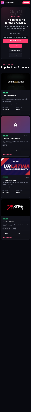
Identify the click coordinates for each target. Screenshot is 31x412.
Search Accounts (15, 40)
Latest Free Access (15, 50)
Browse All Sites (15, 45)
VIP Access (26, 2)
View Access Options (15, 113)
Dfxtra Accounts (8, 222)
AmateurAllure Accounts (11, 139)
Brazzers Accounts (9, 96)
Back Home (15, 55)
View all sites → (4, 70)
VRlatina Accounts (9, 180)
